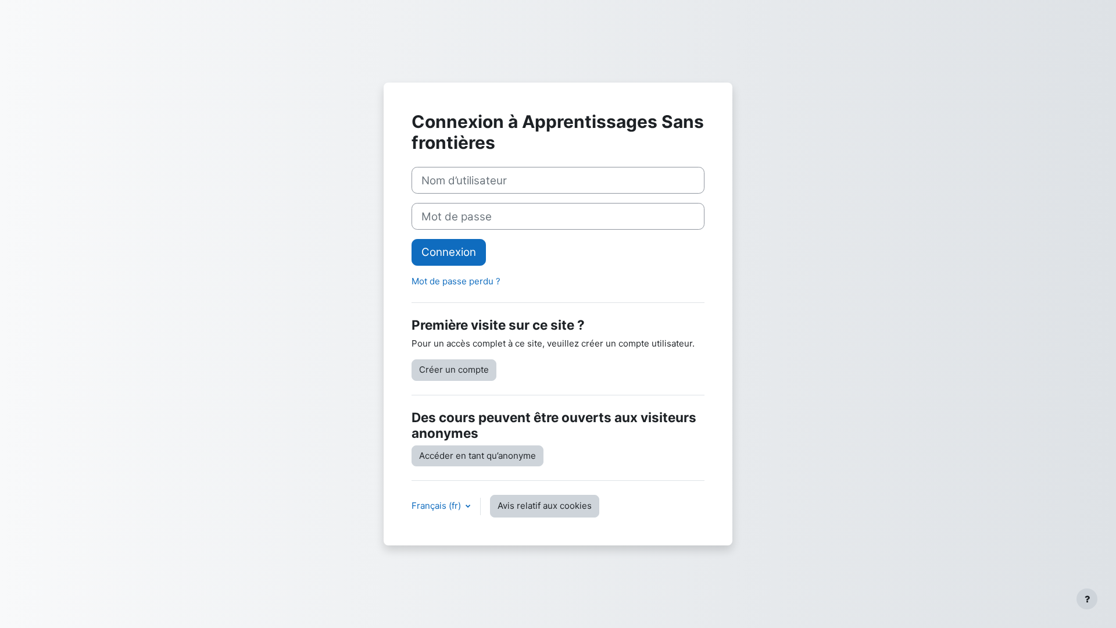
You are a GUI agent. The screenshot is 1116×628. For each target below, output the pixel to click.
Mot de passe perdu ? (456, 281)
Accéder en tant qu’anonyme (477, 455)
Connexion (448, 252)
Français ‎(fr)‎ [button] (437, 505)
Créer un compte (454, 369)
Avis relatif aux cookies (545, 505)
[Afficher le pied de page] (1086, 598)
